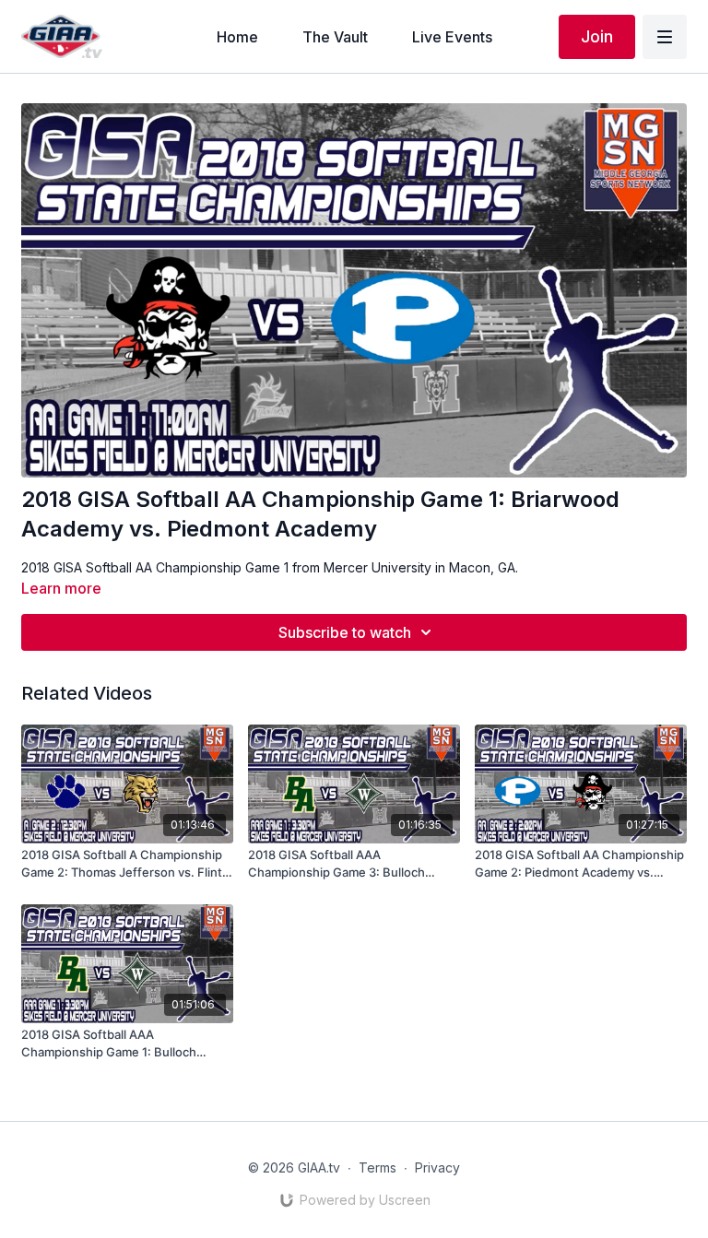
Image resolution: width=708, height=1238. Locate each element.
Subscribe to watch (344, 632)
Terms (377, 1167)
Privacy (437, 1167)
